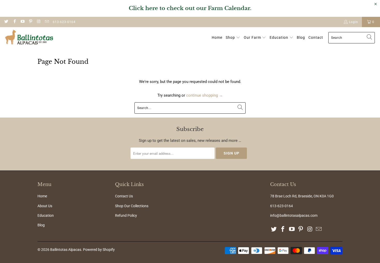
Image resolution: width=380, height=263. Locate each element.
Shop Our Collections (131, 206)
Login (353, 22)
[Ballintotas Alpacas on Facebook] (14, 22)
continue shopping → (204, 95)
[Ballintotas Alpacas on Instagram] (38, 22)
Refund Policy (126, 215)
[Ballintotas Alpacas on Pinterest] (30, 22)
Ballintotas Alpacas (65, 249)
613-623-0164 (64, 22)
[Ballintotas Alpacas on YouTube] (22, 22)
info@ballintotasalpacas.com (293, 215)
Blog (41, 225)
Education (45, 215)
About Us (44, 206)
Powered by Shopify (99, 249)
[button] (233, 37)
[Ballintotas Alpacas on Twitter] (6, 22)
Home (42, 196)
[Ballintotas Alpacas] (29, 38)
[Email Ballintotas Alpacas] (46, 22)
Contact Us (124, 196)
